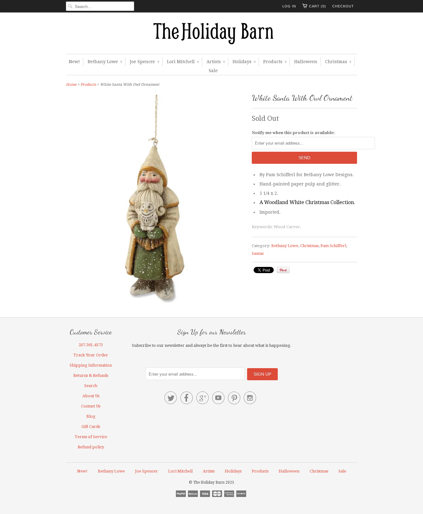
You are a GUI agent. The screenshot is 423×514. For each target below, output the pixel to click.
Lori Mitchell (183, 61)
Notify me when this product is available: (293, 132)
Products (274, 61)
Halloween (305, 61)
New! (74, 61)
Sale (213, 70)
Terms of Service (91, 436)
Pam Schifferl (333, 245)
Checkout (343, 6)
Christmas (338, 61)
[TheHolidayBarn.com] (211, 35)
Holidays (244, 61)
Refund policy (91, 447)
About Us (90, 396)
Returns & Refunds (90, 375)
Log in (289, 6)
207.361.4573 (91, 344)
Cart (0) (317, 6)
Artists (216, 61)
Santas (258, 253)
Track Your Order (90, 355)
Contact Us (90, 406)
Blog (90, 416)
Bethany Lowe (105, 61)
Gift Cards (90, 426)
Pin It (283, 270)
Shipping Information (91, 365)
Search (90, 385)
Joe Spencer (144, 61)
